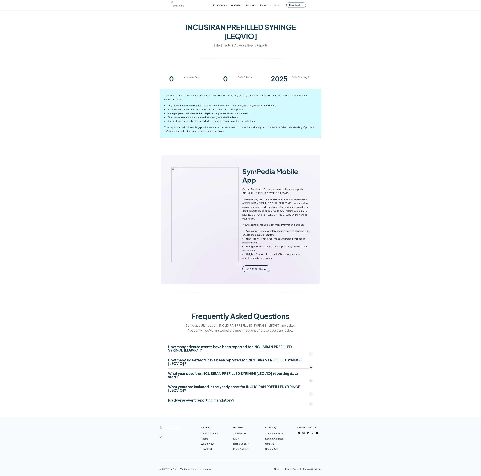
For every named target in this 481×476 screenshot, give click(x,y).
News (276, 5)
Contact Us (271, 449)
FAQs (236, 438)
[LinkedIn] (307, 433)
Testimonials (240, 433)
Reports (264, 5)
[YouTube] (316, 433)
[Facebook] (298, 433)
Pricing (204, 438)
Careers (269, 443)
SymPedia (235, 5)
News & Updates (274, 438)
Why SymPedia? (209, 433)
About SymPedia (274, 433)
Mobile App (219, 5)
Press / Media (240, 449)
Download (294, 5)
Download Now (255, 268)
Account (250, 5)
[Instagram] (303, 433)
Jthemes (206, 469)
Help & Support (241, 443)
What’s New (207, 443)
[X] (312, 433)
